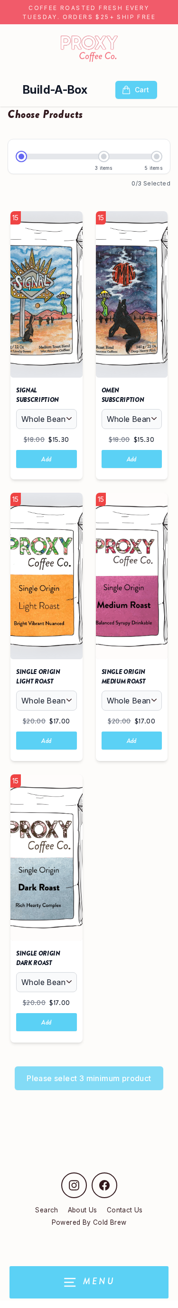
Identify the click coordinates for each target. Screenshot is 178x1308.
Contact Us (125, 1210)
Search (46, 1210)
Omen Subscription (123, 394)
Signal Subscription (37, 394)
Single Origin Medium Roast (124, 676)
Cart (142, 90)
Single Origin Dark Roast (38, 957)
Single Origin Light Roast (38, 676)
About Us (82, 1210)
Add (46, 459)
